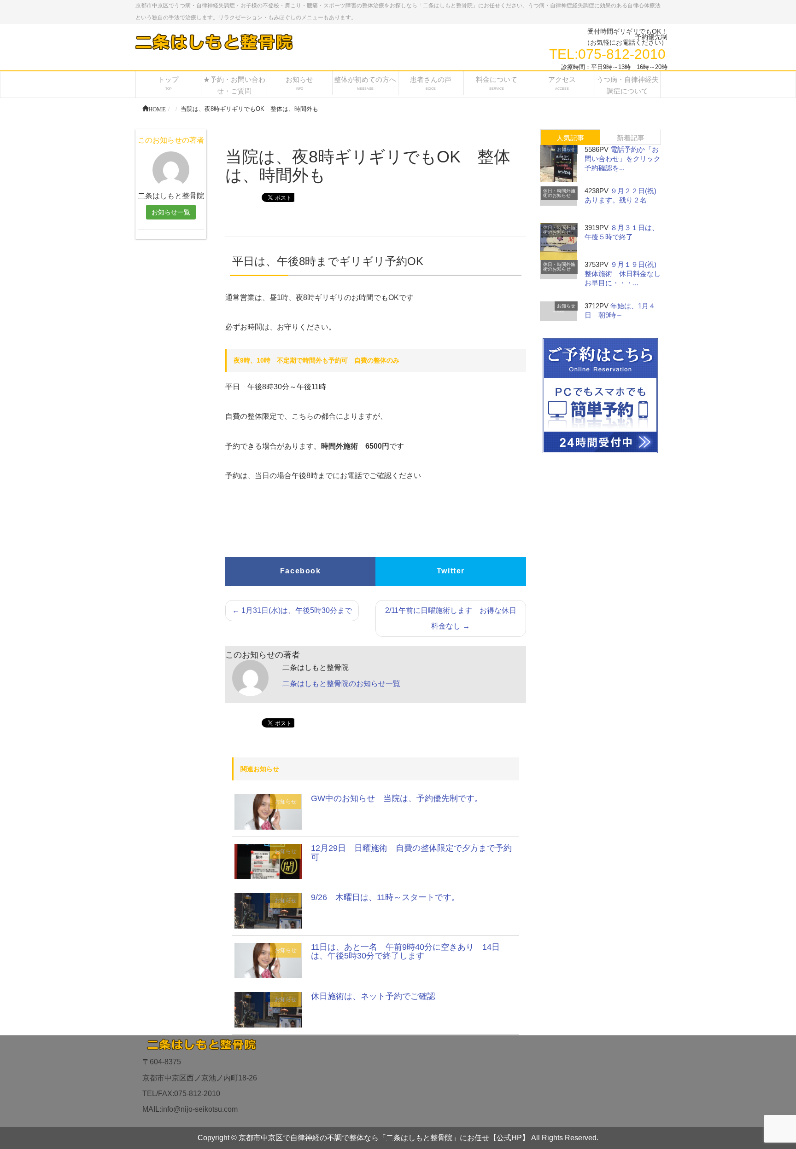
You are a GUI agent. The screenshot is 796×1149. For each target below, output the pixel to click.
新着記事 (630, 138)
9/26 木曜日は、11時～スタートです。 (385, 897)
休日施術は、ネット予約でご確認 (373, 996)
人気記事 (570, 138)
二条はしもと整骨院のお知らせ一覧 (341, 683)
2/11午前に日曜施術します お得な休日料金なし (450, 618)
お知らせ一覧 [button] (171, 212)
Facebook (300, 571)
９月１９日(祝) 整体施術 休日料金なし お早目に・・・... (626, 273)
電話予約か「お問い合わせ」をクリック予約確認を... (623, 158)
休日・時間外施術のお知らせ (559, 193)
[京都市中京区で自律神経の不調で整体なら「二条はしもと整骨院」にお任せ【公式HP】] (213, 41)
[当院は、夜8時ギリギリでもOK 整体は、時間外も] (268, 811)
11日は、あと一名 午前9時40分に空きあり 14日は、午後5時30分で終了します (405, 951)
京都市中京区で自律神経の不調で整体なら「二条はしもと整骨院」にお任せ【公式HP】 (384, 1138)
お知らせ (286, 801)
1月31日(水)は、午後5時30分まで (292, 610)
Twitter (451, 571)
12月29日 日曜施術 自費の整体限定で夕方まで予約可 (411, 852)
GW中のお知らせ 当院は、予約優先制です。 (397, 798)
